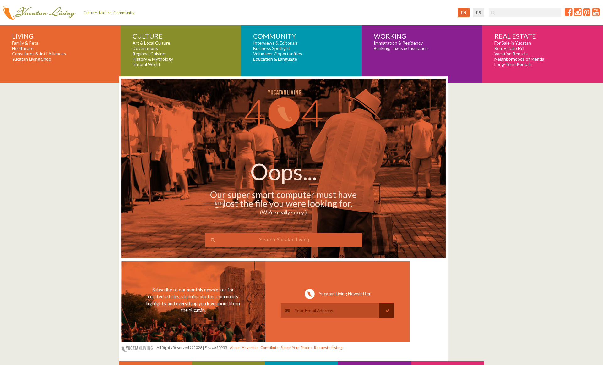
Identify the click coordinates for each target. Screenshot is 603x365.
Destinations (145, 48)
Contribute (269, 348)
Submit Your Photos (296, 348)
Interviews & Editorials (275, 43)
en (463, 12)
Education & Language (275, 59)
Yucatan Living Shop (31, 59)
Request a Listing (328, 348)
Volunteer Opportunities (277, 53)
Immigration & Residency (398, 43)
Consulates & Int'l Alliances (39, 53)
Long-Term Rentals (513, 64)
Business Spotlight (271, 48)
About (235, 348)
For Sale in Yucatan (512, 43)
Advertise (250, 348)
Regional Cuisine (149, 53)
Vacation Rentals (511, 53)
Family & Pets (25, 43)
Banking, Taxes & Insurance (401, 48)
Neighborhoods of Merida (519, 59)
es (478, 12)
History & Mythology (153, 59)
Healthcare (23, 48)
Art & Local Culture (151, 43)
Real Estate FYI (509, 48)
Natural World (146, 64)
